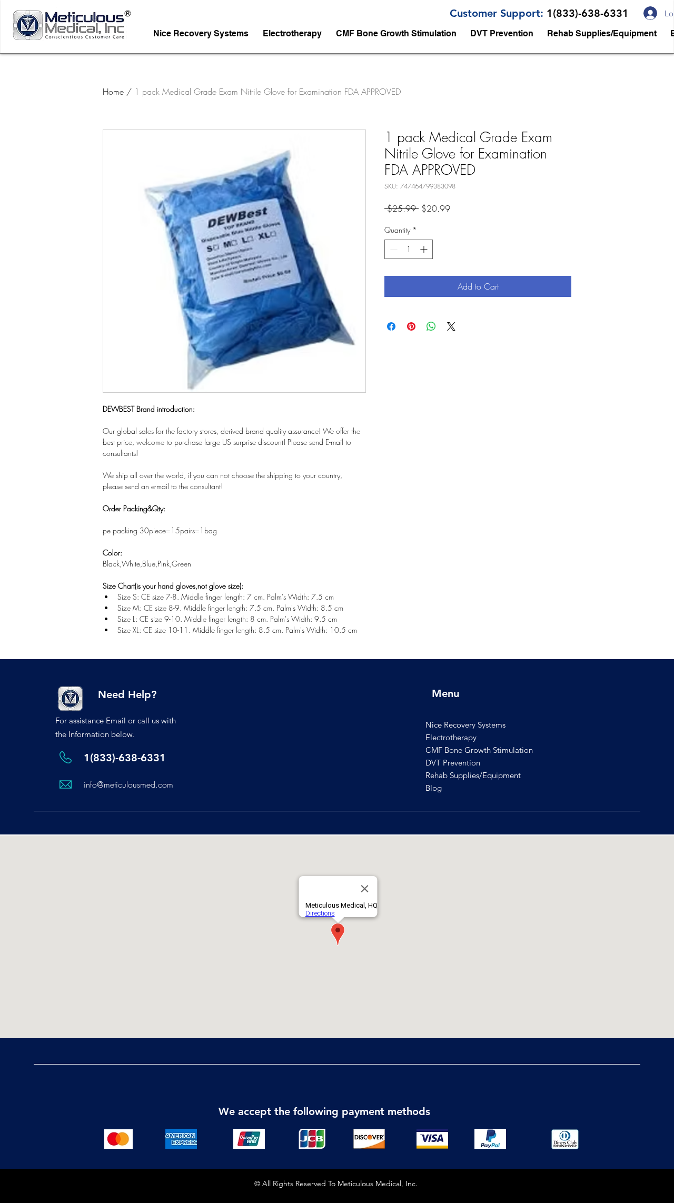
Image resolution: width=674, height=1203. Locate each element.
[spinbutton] (408, 249)
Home (113, 91)
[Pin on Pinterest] (411, 326)
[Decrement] (392, 249)
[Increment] (424, 249)
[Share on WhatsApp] (431, 326)
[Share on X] (451, 326)
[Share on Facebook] (391, 326)
